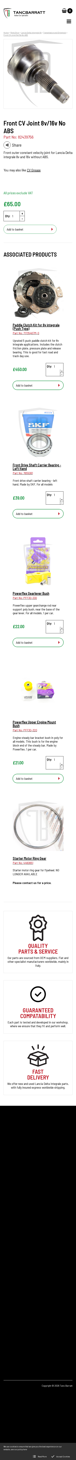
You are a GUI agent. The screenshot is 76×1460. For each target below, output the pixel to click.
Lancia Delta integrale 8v (31, 32)
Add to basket (15, 229)
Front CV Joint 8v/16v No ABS (16, 35)
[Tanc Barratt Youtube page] (28, 1353)
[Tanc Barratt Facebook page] (8, 1353)
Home (6, 32)
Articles (8, 1227)
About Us (9, 1233)
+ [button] (22, 213)
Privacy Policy (12, 1245)
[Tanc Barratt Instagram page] (18, 1353)
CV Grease (34, 170)
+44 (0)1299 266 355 (24, 1308)
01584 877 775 (18, 1314)
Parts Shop (14, 32)
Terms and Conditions (16, 1257)
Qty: (7, 216)
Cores (7, 1215)
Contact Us (10, 1239)
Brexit (7, 1221)
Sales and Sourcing (15, 1251)
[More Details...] (38, 294)
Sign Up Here (14, 1175)
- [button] (22, 218)
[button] (68, 21)
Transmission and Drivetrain (54, 32)
